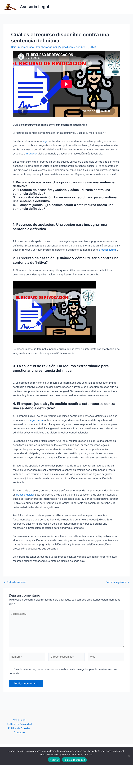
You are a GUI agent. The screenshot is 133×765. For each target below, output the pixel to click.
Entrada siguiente (117, 582)
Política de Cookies (19, 728)
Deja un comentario (22, 47)
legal (45, 141)
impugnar (31, 153)
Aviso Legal (19, 720)
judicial (113, 249)
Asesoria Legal (34, 6)
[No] (128, 756)
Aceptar (54, 759)
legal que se (37, 420)
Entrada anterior (15, 582)
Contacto (19, 732)
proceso (104, 249)
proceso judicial (24, 494)
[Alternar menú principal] (126, 6)
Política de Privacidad (19, 724)
